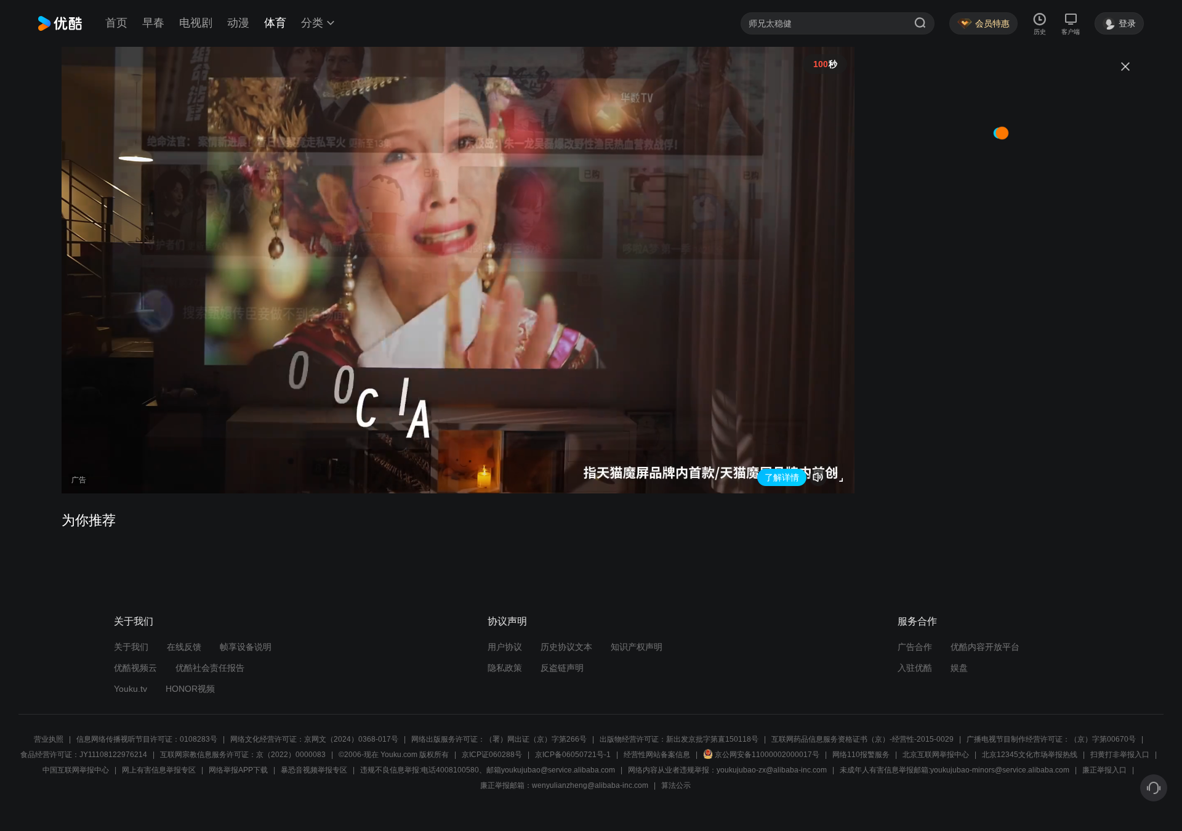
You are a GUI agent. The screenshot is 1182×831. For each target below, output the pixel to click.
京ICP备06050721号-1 (573, 754)
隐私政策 (505, 668)
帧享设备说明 (245, 647)
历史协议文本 (566, 647)
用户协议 (505, 647)
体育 (275, 23)
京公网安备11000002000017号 (767, 754)
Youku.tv (130, 689)
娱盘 (959, 668)
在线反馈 (184, 647)
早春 (153, 23)
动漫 (238, 23)
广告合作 (915, 647)
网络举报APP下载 (238, 770)
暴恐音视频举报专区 (314, 770)
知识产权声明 (636, 647)
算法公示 (676, 785)
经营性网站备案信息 (657, 754)
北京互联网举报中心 (936, 754)
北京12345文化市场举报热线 (1029, 754)
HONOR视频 (190, 689)
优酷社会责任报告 (209, 668)
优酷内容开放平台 (985, 647)
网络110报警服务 (861, 754)
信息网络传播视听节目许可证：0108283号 (146, 739)
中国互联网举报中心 (75, 770)
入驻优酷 (915, 668)
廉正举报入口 (1104, 770)
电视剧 (195, 23)
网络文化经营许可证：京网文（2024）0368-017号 (314, 739)
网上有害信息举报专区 (159, 770)
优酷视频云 (135, 668)
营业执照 (48, 739)
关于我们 (131, 647)
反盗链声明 (562, 668)
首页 (116, 23)
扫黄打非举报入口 (1119, 754)
